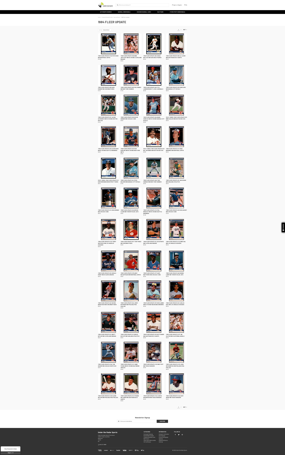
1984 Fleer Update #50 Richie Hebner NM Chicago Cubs (129, 118)
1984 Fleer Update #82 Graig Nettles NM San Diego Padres (152, 56)
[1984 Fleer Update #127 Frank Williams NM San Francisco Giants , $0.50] (131, 383)
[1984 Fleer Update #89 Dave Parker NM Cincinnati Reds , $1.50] (108, 75)
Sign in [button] (10, 452)
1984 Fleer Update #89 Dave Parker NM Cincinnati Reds (106, 88)
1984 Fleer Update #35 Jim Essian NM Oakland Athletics (176, 181)
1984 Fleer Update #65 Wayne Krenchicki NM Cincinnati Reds (107, 303)
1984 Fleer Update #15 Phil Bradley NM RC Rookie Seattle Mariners (152, 212)
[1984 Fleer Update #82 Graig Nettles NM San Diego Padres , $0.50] (154, 44)
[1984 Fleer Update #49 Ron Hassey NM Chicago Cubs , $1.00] (176, 198)
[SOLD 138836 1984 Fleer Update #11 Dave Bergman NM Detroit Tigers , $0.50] (108, 168)
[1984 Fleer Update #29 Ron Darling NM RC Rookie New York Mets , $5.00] (131, 136)
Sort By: (100, 30)
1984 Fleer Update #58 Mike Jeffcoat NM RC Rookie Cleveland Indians (131, 57)
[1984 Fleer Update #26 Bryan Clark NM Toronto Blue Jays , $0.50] (131, 198)
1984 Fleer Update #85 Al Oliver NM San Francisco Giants (175, 56)
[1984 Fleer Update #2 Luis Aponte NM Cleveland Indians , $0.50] (154, 229)
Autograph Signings (106, 12)
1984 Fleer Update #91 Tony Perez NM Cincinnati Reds (131, 242)
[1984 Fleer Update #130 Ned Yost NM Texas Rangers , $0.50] (154, 352)
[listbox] (108, 30)
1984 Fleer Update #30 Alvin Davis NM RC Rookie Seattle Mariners (108, 149)
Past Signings (162, 435)
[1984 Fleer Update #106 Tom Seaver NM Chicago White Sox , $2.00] (108, 352)
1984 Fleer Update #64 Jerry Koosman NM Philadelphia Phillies (129, 304)
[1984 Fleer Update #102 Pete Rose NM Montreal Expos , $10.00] (108, 44)
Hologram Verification (164, 434)
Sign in (174, 5)
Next (184, 29)
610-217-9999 (102, 444)
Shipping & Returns (163, 440)
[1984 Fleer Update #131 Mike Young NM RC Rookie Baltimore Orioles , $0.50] (131, 352)
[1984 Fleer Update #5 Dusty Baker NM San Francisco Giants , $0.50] (154, 322)
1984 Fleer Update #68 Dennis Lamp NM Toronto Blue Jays (175, 274)
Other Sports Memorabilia (177, 12)
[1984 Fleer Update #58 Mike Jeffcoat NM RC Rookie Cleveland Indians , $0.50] (131, 44)
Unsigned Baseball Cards (144, 12)
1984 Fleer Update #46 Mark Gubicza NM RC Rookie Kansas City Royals (153, 119)
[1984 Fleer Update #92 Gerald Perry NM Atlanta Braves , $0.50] (108, 261)
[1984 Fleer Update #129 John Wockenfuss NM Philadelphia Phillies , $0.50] (176, 352)
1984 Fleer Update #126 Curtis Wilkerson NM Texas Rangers (152, 396)
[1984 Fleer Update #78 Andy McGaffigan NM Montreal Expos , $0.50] (131, 261)
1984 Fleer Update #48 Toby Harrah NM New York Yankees (152, 181)
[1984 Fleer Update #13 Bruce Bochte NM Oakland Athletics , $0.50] (131, 322)
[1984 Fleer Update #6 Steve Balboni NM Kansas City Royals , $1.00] (131, 168)
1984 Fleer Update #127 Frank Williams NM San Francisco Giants (130, 397)
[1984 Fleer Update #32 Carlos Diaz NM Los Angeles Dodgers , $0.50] (176, 291)
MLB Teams (160, 12)
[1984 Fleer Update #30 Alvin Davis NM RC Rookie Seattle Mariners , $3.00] (108, 136)
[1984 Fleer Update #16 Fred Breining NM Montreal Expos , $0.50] (176, 136)
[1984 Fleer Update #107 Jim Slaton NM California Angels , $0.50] (176, 322)
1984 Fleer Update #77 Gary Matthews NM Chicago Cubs (152, 274)
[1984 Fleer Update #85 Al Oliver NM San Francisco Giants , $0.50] (176, 44)
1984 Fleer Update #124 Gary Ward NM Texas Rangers (174, 396)
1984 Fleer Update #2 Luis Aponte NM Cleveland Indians (153, 242)
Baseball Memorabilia (124, 12)
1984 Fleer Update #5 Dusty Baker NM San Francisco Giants (153, 335)
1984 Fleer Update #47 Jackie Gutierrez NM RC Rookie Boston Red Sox (107, 119)
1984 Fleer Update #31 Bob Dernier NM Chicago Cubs (108, 211)
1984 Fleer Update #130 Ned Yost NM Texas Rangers (153, 365)
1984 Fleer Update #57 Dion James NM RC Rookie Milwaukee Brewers (153, 303)
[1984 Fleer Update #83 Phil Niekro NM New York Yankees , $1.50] (131, 75)
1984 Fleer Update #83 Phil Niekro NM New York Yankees (131, 88)
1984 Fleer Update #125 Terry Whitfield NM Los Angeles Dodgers (107, 243)
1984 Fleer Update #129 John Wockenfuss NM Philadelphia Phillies (175, 366)
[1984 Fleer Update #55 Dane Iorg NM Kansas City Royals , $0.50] (176, 75)
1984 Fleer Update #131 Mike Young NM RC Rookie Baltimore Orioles (130, 366)
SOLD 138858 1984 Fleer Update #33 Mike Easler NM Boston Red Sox (176, 118)
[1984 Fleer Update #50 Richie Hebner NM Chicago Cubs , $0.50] (131, 105)
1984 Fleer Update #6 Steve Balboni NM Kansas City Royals (130, 181)
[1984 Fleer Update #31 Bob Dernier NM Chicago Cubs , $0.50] (108, 198)
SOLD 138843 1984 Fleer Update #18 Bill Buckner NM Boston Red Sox (153, 149)
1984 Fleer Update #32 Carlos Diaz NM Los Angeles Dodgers (175, 303)
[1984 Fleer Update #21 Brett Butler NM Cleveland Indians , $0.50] (108, 322)
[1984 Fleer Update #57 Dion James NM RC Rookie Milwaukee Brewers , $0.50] (154, 291)
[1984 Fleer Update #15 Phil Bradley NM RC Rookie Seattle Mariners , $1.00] (154, 198)
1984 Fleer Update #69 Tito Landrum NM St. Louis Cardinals (153, 88)
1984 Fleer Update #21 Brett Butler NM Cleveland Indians (107, 335)
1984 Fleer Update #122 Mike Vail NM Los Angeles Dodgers (176, 242)
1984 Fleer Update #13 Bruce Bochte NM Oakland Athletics (130, 335)
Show (283, 227)
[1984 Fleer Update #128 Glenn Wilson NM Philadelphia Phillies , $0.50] (108, 383)
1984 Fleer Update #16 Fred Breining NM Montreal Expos (175, 149)
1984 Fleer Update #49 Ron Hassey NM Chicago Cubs (176, 211)
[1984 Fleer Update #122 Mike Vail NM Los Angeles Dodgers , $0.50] (176, 229)
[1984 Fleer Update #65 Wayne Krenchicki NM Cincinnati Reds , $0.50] (108, 291)
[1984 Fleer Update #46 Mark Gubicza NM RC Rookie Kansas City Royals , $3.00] (154, 105)
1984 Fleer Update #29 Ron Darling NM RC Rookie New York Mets (130, 150)
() (186, 5)
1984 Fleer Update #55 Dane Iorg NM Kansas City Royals (176, 88)
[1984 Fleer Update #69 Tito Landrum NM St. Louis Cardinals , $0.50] (154, 75)
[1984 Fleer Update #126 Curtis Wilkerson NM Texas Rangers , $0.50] (154, 383)
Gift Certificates (147, 442)
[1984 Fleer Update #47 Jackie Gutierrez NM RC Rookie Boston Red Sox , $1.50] (108, 105)
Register (180, 5)
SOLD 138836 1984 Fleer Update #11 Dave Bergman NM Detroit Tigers (108, 181)
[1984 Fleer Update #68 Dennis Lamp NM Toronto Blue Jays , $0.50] (176, 261)
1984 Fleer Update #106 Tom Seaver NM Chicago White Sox (107, 365)
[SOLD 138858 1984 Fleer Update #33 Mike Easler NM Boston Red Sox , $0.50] (176, 105)
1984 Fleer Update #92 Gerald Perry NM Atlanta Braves (107, 274)
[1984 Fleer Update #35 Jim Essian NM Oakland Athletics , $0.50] (176, 168)
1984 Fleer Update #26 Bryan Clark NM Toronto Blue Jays (129, 211)
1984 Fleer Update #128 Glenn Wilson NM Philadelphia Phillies (108, 396)
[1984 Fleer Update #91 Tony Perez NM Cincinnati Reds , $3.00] (131, 229)
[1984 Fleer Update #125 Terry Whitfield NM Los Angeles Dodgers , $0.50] (108, 229)
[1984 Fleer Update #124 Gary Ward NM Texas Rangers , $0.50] (176, 383)
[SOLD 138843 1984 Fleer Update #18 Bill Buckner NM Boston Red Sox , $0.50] (154, 136)
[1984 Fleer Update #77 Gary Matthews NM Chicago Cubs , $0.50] (154, 261)
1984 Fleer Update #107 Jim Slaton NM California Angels (175, 335)
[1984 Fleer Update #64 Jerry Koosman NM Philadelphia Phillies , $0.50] (131, 291)
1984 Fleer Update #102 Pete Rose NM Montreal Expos (108, 56)
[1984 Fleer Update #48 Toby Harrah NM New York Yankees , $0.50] (154, 168)
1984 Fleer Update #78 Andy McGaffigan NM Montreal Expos (131, 274)
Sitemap (161, 442)
